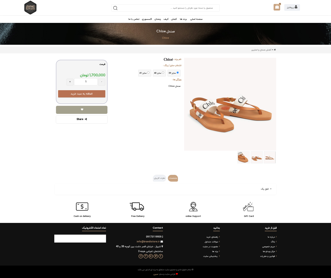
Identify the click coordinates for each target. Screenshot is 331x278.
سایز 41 (143, 73)
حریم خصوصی (268, 246)
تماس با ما (133, 19)
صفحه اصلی (196, 19)
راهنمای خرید (212, 237)
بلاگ (273, 241)
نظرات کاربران (159, 178)
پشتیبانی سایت (210, 256)
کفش (268, 49)
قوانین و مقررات (267, 256)
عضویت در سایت (210, 246)
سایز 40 (157, 73)
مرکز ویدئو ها (269, 251)
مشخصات (173, 178)
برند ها (215, 251)
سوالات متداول (211, 241)
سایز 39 (172, 73)
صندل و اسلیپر (258, 49)
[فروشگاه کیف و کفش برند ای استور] (30, 7)
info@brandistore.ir (148, 241)
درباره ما (271, 237)
